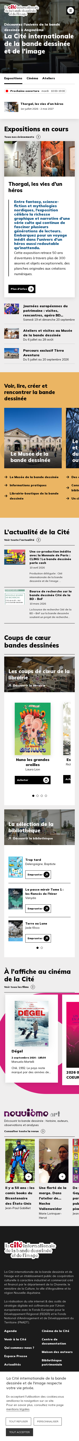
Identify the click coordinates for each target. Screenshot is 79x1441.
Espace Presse (15, 1356)
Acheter (22, 780)
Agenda (10, 1331)
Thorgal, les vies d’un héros (41, 104)
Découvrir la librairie (29, 685)
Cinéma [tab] (32, 78)
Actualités (12, 1364)
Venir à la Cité (15, 1339)
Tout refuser (18, 1421)
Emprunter (35, 874)
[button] (33, 796)
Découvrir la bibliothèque (33, 838)
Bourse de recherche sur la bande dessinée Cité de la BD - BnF (50, 595)
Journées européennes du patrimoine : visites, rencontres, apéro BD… (45, 310)
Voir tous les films (16, 986)
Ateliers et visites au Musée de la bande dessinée (47, 332)
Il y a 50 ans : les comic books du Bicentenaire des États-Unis (20, 1196)
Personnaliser (47, 1421)
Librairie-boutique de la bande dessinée (34, 496)
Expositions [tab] (13, 78)
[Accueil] (21, 10)
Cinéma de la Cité (55, 1331)
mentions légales (17, 1409)
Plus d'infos (19, 288)
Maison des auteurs (57, 1352)
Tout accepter (19, 1432)
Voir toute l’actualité (19, 539)
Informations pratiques (28, 485)
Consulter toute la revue (21, 1131)
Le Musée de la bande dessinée (34, 477)
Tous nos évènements (19, 136)
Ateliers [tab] (48, 78)
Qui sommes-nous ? (19, 1348)
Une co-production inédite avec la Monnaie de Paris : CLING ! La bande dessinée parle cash (50, 557)
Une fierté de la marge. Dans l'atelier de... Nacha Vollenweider (52, 1198)
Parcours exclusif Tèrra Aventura (43, 352)
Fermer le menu (70, 10)
